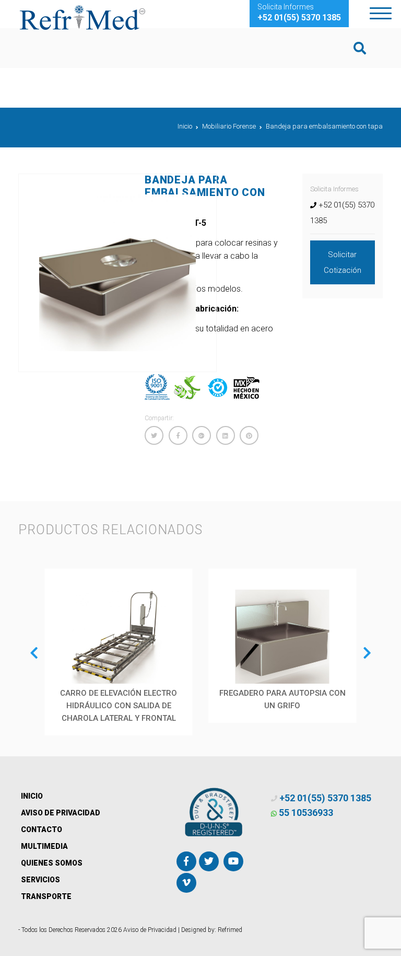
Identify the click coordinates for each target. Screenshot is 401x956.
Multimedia (44, 846)
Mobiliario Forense (229, 126)
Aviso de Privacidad (60, 813)
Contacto (41, 829)
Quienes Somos (51, 863)
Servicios (40, 880)
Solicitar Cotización (342, 262)
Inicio (185, 126)
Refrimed (230, 930)
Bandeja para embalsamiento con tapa (324, 126)
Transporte (46, 896)
